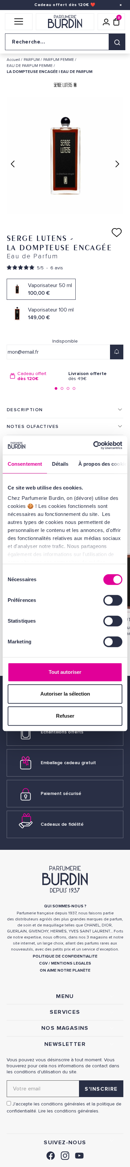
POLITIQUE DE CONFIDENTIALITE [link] (65, 956)
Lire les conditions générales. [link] (68, 1111)
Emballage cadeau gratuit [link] (68, 763)
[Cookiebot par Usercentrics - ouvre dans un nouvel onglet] (93, 445)
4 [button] (74, 388)
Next (117, 164)
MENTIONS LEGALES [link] (71, 963)
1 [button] (56, 388)
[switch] (112, 600)
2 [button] (62, 388)
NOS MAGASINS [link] (65, 1028)
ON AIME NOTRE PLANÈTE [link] (65, 970)
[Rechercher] (117, 41)
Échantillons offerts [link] (62, 732)
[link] (51, 1155)
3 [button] (68, 388)
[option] (36, 376)
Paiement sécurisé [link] (61, 793)
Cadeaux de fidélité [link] (62, 824)
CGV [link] (43, 963)
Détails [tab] (60, 464)
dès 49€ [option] (87, 376)
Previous (13, 164)
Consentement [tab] (25, 464)
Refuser (65, 716)
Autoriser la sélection (65, 694)
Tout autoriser (65, 672)
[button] (18, 21)
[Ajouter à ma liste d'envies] (116, 232)
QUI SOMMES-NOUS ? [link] (65, 906)
